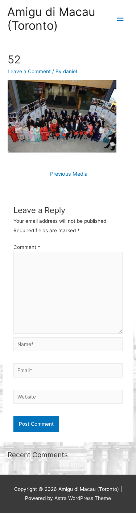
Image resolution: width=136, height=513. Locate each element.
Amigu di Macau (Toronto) (51, 19)
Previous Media (68, 174)
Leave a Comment (29, 71)
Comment (26, 247)
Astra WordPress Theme (82, 498)
